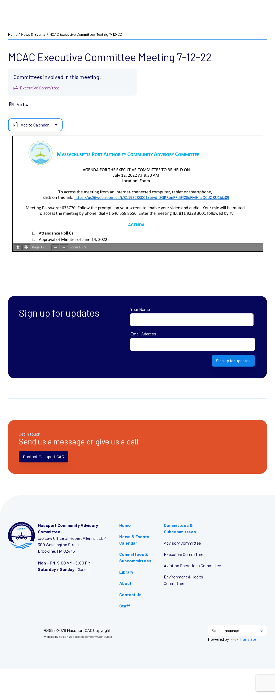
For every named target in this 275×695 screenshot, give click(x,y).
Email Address (143, 333)
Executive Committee (183, 554)
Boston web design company (78, 636)
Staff (124, 605)
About (125, 583)
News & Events (33, 34)
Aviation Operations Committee (192, 565)
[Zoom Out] (55, 247)
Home (12, 34)
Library (126, 571)
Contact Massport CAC (43, 456)
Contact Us (130, 594)
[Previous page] (18, 247)
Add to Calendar (35, 124)
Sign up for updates (233, 360)
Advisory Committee (182, 542)
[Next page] (26, 247)
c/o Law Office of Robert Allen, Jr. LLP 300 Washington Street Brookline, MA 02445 (72, 544)
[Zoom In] (64, 247)
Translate (248, 639)
